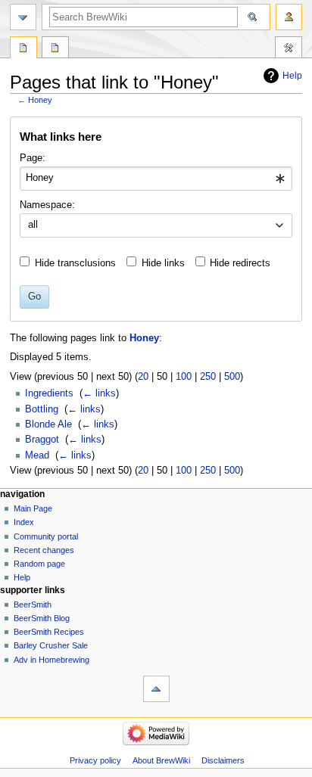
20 (143, 376)
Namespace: (47, 205)
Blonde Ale (48, 424)
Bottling (41, 409)
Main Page (33, 508)
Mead (37, 455)
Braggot (42, 439)
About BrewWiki (161, 760)
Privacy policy (95, 760)
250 (208, 376)
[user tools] (289, 17)
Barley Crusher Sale (51, 645)
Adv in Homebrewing (51, 659)
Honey (40, 99)
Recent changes (44, 550)
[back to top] (156, 689)
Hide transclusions (75, 263)
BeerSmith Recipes (49, 631)
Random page (39, 563)
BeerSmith (32, 604)
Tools (288, 49)
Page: (32, 158)
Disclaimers (223, 760)
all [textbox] (33, 224)
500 (232, 376)
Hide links (163, 263)
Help (292, 75)
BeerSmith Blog (42, 618)
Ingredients (49, 393)
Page (23, 49)
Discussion (55, 49)
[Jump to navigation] (23, 17)
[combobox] (156, 178)
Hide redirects (240, 263)
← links (99, 393)
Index (24, 522)
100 (184, 376)
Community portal (46, 536)
